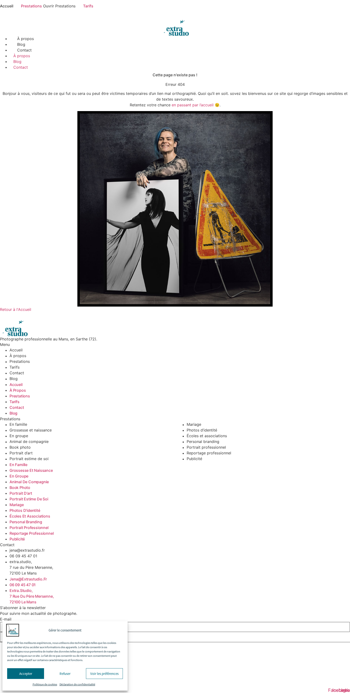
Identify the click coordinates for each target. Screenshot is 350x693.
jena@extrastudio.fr (27, 550)
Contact (24, 50)
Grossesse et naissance (31, 430)
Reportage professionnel (209, 453)
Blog (21, 44)
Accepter (25, 673)
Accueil (16, 350)
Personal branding (203, 441)
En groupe (19, 436)
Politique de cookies (45, 684)
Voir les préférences (104, 673)
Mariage (194, 424)
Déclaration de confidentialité (77, 684)
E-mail (5, 619)
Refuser (65, 673)
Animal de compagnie (29, 441)
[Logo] (175, 24)
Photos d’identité (202, 430)
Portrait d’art (21, 453)
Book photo (20, 447)
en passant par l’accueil (193, 105)
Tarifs (15, 367)
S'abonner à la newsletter (23, 607)
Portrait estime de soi (29, 459)
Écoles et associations (207, 436)
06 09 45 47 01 (23, 556)
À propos (25, 38)
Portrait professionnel (206, 447)
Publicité (194, 459)
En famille (18, 424)
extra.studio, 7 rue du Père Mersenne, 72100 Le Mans (31, 568)
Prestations (20, 361)
